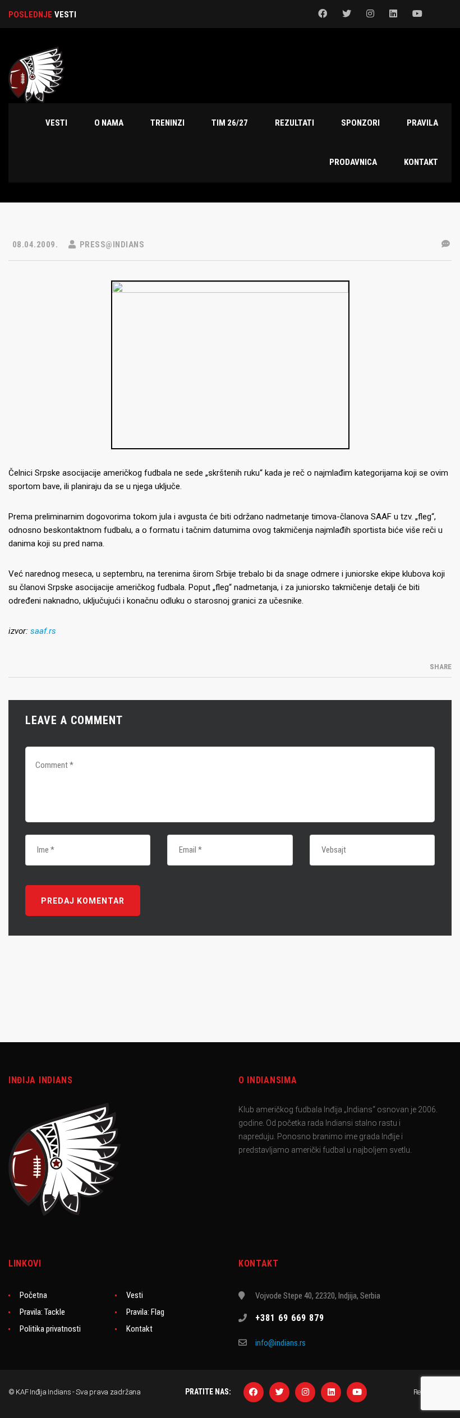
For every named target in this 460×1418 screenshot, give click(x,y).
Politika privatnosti (50, 1329)
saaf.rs (43, 631)
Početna (33, 1295)
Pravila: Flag (145, 1312)
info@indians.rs (280, 1343)
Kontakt (139, 1329)
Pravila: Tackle (42, 1312)
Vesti (134, 1295)
